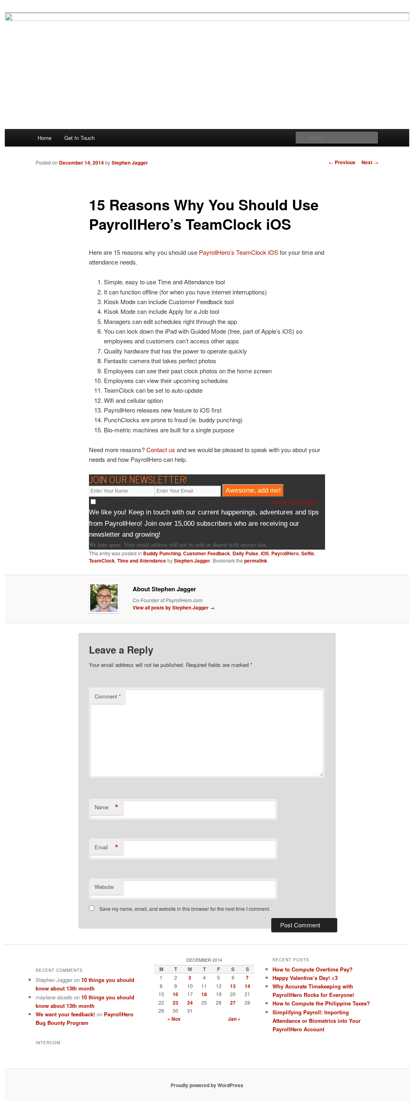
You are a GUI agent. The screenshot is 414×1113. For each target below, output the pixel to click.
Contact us (160, 449)
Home (44, 138)
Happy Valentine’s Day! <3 (305, 978)
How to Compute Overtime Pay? (312, 969)
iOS (265, 553)
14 (247, 986)
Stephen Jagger (130, 162)
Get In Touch (79, 138)
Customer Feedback (206, 553)
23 (175, 1002)
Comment (108, 696)
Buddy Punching (162, 553)
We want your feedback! (65, 1014)
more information (295, 501)
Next (369, 162)
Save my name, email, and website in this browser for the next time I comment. (184, 908)
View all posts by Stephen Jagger (174, 607)
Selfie (307, 553)
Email (106, 847)
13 (233, 986)
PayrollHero (285, 553)
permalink (255, 560)
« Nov (174, 1018)
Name (106, 807)
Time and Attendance (141, 560)
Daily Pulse (245, 553)
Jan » (234, 1018)
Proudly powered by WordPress (207, 1085)
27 (233, 1002)
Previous (342, 162)
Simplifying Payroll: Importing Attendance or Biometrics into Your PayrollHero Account (316, 1020)
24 (190, 1002)
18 (204, 994)
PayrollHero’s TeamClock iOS (238, 252)
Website (104, 887)
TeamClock (102, 560)
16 (175, 994)
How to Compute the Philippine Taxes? (321, 1003)
